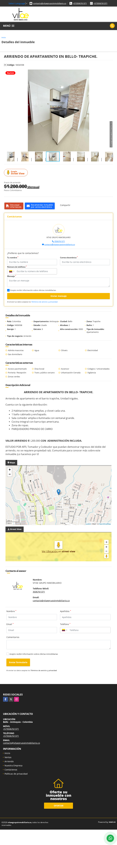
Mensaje (11, 276)
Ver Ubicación (50, 551)
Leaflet (88, 524)
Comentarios (12, 637)
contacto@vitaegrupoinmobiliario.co (49, 3)
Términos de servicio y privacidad (44, 302)
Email (10, 624)
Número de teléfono (17, 267)
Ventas (8, 757)
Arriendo (9, 761)
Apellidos (65, 611)
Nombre (11, 611)
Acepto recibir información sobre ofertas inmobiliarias (33, 654)
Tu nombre (12, 257)
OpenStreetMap (105, 524)
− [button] (10, 474)
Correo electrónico (69, 257)
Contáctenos (11, 769)
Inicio (4, 37)
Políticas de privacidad (16, 773)
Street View (18, 172)
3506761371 (59, 241)
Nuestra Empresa (13, 765)
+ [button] (10, 470)
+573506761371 (80, 3)
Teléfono (65, 624)
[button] (110, 72)
